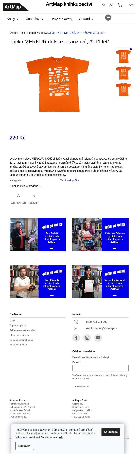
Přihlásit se (82, 386)
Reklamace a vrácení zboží (23, 330)
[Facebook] (76, 338)
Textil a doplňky (69, 180)
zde (61, 437)
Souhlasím (111, 432)
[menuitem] (12, 19)
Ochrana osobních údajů (21, 340)
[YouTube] (98, 338)
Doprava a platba (18, 325)
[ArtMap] (15, 7)
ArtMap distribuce (18, 344)
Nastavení (24, 445)
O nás (12, 320)
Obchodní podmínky (19, 335)
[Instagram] (87, 338)
